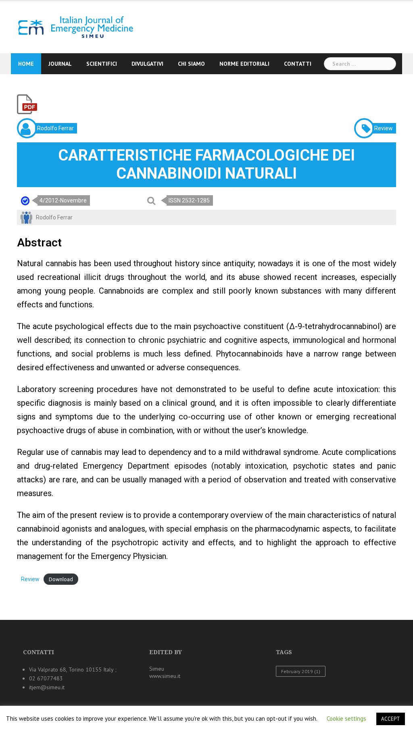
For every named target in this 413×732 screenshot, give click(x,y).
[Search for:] (360, 63)
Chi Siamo (191, 63)
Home (26, 63)
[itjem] (73, 26)
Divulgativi (147, 63)
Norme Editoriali (244, 63)
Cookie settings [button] (346, 718)
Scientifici (101, 63)
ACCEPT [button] (390, 718)
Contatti (297, 63)
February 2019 (300, 671)
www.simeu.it (164, 676)
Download (61, 579)
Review (30, 579)
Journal (60, 63)
